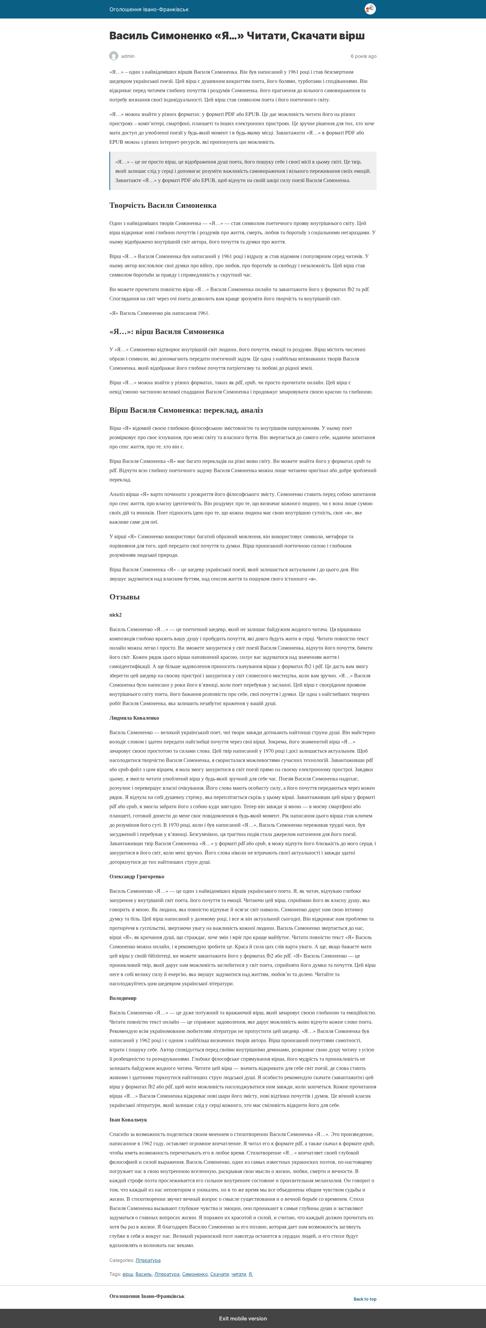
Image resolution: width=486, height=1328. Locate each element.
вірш (128, 1274)
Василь (144, 1274)
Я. (251, 1274)
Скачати (219, 1274)
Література (148, 1260)
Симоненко (195, 1274)
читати (238, 1274)
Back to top (365, 1299)
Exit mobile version (243, 1318)
